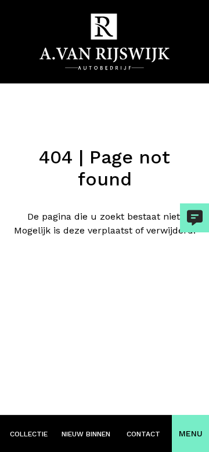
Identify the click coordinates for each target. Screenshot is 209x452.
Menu (191, 433)
